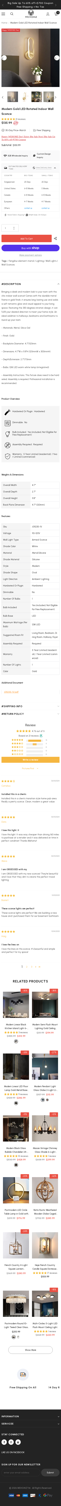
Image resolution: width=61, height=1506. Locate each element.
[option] (30, 7)
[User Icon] (47, 13)
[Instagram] (11, 1442)
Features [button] (5, 516)
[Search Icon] (11, 14)
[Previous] (4, 57)
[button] (8, 119)
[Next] (57, 57)
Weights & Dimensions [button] (12, 474)
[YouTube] (18, 1442)
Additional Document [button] (12, 682)
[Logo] (31, 14)
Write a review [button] (30, 759)
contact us (28, 208)
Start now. (33, 215)
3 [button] (31, 966)
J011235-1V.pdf (11, 692)
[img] (8, 781)
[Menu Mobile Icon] (3, 14)
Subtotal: (6, 145)
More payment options (30, 255)
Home (4, 22)
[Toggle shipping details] (55, 168)
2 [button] (26, 966)
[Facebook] (4, 1442)
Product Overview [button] (10, 399)
